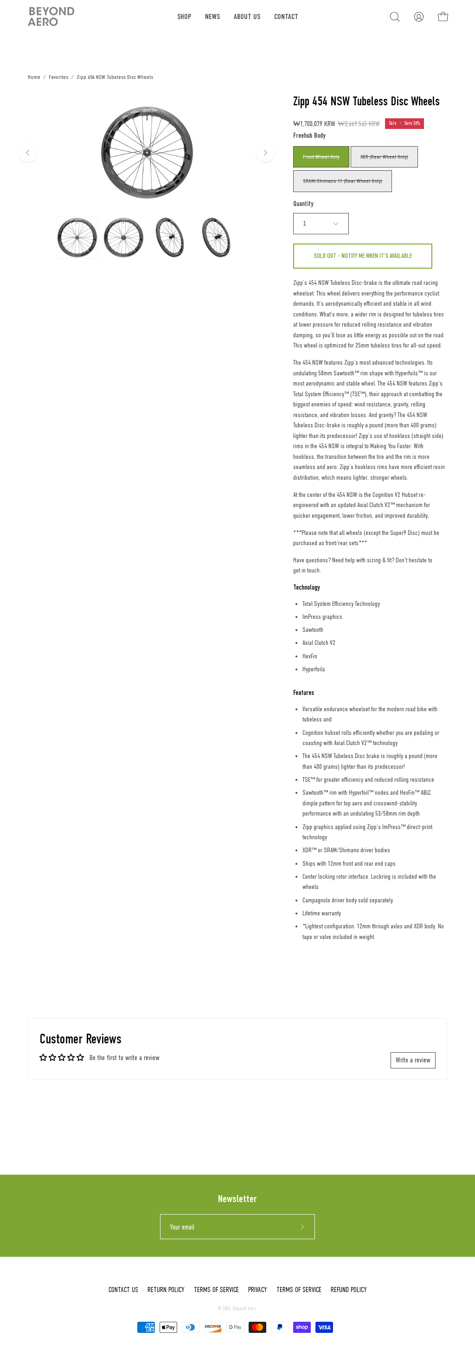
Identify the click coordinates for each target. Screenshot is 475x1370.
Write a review (413, 1059)
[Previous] (28, 152)
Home (34, 76)
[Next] (265, 152)
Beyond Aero (244, 1309)
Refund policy (349, 1290)
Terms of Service (216, 1290)
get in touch (306, 570)
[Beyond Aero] (51, 16)
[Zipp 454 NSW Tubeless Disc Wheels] (77, 237)
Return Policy (166, 1290)
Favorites (58, 76)
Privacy (257, 1290)
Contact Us (123, 1290)
